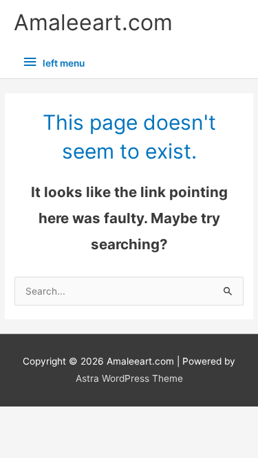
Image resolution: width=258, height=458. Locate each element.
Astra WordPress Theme (129, 378)
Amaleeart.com (93, 22)
